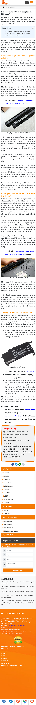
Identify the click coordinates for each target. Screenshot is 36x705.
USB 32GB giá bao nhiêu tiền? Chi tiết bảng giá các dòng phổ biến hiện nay (17, 596)
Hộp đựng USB (8, 499)
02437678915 (13, 440)
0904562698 (26, 449)
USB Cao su (7, 483)
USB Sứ (6, 489)
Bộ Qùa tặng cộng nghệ (11, 531)
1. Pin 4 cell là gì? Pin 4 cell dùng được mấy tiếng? (16, 31)
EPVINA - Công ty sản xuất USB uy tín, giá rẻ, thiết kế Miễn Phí (17, 603)
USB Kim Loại (8, 486)
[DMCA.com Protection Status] (18, 640)
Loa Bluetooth (8, 528)
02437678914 (23, 440)
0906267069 (24, 446)
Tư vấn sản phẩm (10, 7)
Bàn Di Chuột (8, 524)
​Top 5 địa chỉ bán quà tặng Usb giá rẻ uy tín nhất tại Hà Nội (18, 600)
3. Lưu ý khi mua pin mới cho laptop (13, 36)
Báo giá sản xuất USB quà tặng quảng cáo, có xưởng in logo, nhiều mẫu (18, 587)
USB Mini (7, 493)
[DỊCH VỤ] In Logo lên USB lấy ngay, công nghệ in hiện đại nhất (17, 592)
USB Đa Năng (7, 506)
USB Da (6, 476)
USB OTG (7, 513)
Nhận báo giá (17, 570)
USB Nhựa (7, 479)
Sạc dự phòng (8, 535)
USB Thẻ (7, 496)
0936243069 (12, 449)
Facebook (5, 646)
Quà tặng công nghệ (10, 517)
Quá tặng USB (7, 469)
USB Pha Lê (7, 503)
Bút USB (6, 510)
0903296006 (7, 443)
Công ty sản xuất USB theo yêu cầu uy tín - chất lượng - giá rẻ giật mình (17, 583)
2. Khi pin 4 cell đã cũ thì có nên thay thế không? (16, 33)
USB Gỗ (6, 473)
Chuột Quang (8, 521)
